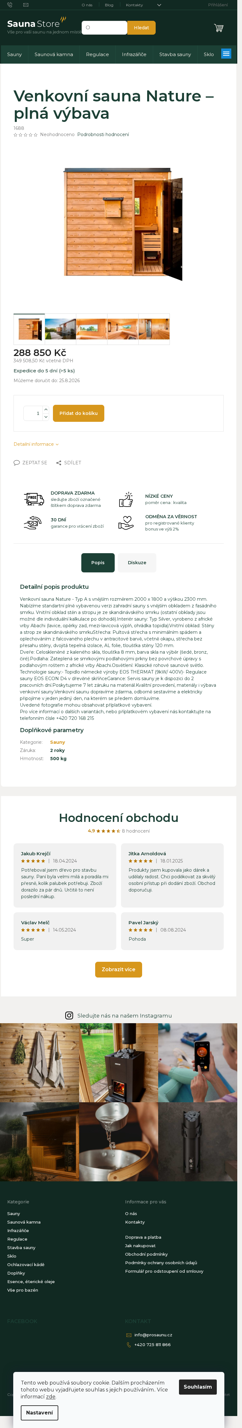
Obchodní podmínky (146, 1254)
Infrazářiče (18, 1230)
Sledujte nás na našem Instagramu (125, 1015)
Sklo (11, 1256)
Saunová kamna (24, 1221)
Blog (109, 5)
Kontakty (134, 5)
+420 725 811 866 (153, 1344)
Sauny (57, 742)
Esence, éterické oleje (31, 1281)
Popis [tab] (98, 562)
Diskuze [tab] (137, 562)
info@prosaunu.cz (153, 1334)
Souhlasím (198, 1387)
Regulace (17, 1239)
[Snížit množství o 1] (46, 417)
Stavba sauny (21, 1247)
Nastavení (39, 1413)
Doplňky (16, 1273)
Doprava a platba (143, 1237)
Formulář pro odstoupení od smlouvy (164, 1271)
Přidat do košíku (79, 413)
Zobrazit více (118, 969)
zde (50, 1397)
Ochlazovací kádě (25, 1264)
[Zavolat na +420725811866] (15, 4)
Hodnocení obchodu (119, 818)
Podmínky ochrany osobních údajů (161, 1262)
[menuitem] (14, 54)
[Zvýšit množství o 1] (46, 409)
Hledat (141, 28)
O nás (87, 5)
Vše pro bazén (22, 1290)
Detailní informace (34, 444)
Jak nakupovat (140, 1245)
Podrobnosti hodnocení (103, 134)
